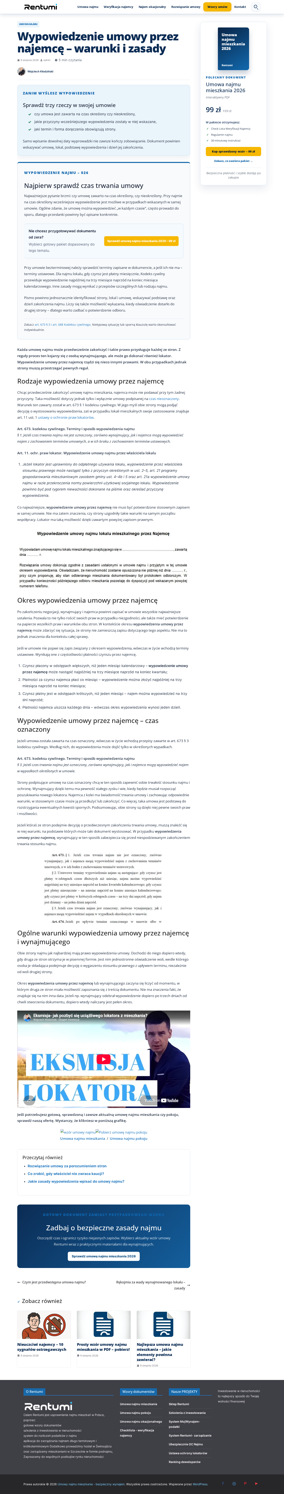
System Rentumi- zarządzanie (190, 1435)
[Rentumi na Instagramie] (234, 1483)
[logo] (48, 1402)
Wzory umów (217, 7)
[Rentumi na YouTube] (257, 1483)
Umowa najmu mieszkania (138, 1404)
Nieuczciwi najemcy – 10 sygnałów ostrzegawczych (41, 1347)
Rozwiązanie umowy (185, 7)
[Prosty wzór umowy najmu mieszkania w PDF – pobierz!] (103, 1325)
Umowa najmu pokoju (135, 1413)
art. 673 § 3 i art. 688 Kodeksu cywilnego (62, 325)
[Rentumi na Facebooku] (223, 1483)
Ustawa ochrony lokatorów (188, 1453)
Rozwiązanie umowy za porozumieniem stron (67, 1166)
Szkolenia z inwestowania (187, 1413)
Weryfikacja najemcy (118, 7)
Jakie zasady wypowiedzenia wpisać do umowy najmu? (76, 1181)
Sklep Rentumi (179, 1404)
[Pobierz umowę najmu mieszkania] (78, 1132)
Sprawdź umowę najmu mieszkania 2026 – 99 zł (141, 241)
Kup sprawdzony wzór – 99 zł (233, 151)
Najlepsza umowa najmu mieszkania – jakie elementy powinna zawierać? (160, 1352)
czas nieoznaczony (164, 398)
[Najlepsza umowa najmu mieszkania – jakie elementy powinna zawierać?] (163, 1325)
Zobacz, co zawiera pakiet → (233, 161)
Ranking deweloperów (185, 1462)
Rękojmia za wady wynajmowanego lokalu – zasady (150, 1285)
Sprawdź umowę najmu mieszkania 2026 (104, 1256)
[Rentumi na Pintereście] (245, 1483)
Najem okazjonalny (152, 7)
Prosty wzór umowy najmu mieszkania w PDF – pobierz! (103, 1347)
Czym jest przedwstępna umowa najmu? (54, 1282)
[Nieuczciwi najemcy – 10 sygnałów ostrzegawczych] (44, 1325)
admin (47, 60)
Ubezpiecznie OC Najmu (186, 1444)
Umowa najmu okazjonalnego (141, 1421)
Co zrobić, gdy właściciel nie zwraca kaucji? (66, 1174)
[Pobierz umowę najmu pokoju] (121, 1132)
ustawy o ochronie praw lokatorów (66, 417)
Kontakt (240, 7)
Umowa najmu (87, 7)
